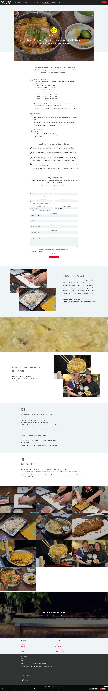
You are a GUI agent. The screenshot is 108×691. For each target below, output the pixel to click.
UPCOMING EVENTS (27, 2)
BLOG (59, 2)
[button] (104, 2)
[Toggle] (28, 186)
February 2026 (24, 644)
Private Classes (45, 2)
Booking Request (54, 257)
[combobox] (66, 194)
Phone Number (54, 230)
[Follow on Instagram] (26, 680)
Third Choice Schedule (41, 206)
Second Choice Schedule (41, 199)
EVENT (56, 644)
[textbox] (65, 194)
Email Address (54, 224)
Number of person (54, 213)
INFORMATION (58, 646)
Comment (54, 236)
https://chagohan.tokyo (29, 677)
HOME (14, 2)
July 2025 (23, 646)
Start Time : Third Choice (67, 206)
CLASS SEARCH (54, 2)
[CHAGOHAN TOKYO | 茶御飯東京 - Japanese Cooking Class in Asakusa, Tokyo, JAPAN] (6, 2)
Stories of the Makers (60, 651)
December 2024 (25, 649)
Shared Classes (36, 2)
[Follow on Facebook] (22, 680)
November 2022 (25, 651)
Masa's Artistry (58, 649)
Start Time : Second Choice (66, 199)
